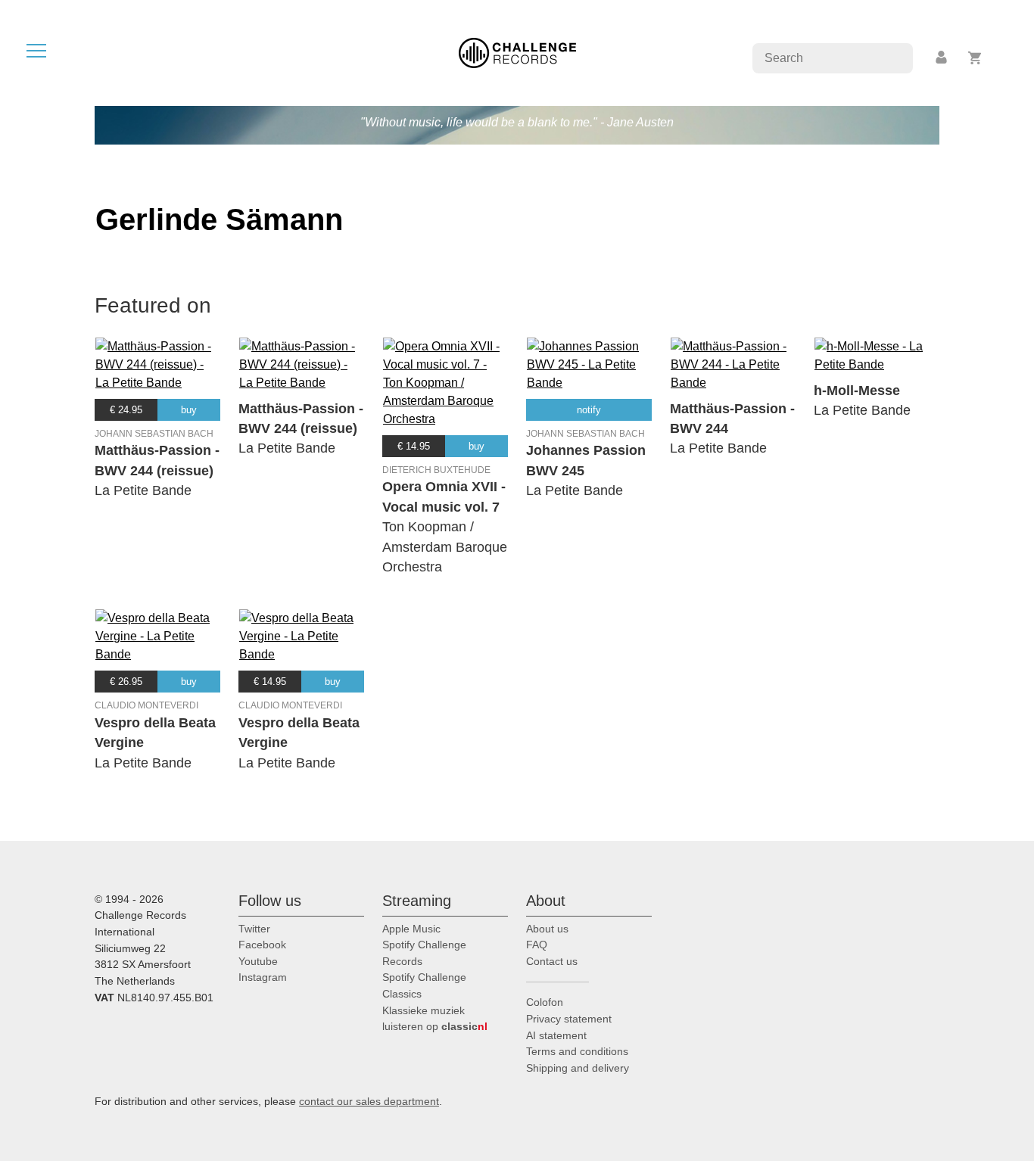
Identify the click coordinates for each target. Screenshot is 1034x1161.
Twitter (254, 929)
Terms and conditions (577, 1051)
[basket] (975, 57)
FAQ (536, 944)
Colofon (544, 1002)
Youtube (258, 961)
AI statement (556, 1035)
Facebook (262, 944)
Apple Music (411, 929)
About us (547, 929)
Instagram (262, 977)
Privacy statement (569, 1019)
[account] (942, 57)
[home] (517, 51)
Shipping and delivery (577, 1068)
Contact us (552, 961)
